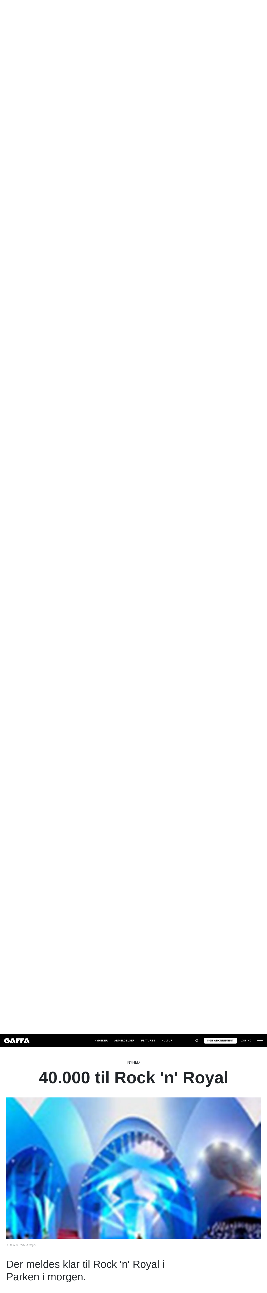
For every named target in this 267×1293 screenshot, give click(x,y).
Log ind (246, 1040)
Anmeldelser (124, 1040)
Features (148, 1040)
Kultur (167, 1040)
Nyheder (101, 1040)
